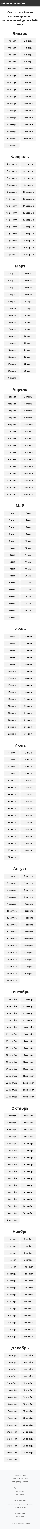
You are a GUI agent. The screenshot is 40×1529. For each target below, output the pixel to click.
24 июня (28, 713)
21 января (11, 110)
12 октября (28, 1150)
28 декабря (28, 1445)
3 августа (11, 883)
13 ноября (12, 1280)
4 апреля (28, 403)
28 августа (28, 966)
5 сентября (12, 1013)
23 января (11, 117)
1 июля (11, 752)
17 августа (12, 931)
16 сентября (28, 1048)
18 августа (28, 931)
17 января (11, 96)
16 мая (28, 562)
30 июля (28, 850)
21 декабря (12, 1425)
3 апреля (12, 403)
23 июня (12, 713)
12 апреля (28, 431)
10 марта (28, 301)
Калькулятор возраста (20, 1482)
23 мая (12, 589)
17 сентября (11, 1055)
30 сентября (28, 1096)
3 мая (11, 520)
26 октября (28, 1199)
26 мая (28, 596)
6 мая (28, 527)
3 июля (11, 759)
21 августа (12, 945)
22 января (28, 110)
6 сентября (28, 1013)
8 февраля (28, 185)
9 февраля (12, 192)
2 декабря (28, 1355)
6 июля (28, 766)
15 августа (12, 924)
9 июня (11, 664)
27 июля (12, 843)
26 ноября (28, 1322)
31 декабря (12, 1459)
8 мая (28, 534)
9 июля (11, 780)
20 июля (28, 815)
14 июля (28, 794)
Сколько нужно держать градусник (20, 1504)
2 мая (28, 513)
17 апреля (11, 452)
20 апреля (28, 459)
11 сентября (11, 1034)
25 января (11, 124)
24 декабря (28, 1432)
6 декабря (28, 1369)
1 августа (11, 876)
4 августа (28, 883)
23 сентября (11, 1076)
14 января (28, 82)
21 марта (12, 343)
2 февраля (28, 164)
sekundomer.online (13, 3)
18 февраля (28, 219)
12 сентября (28, 1034)
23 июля (12, 829)
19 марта (12, 336)
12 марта (28, 308)
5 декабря (11, 1369)
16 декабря (28, 1404)
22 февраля (28, 233)
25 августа (12, 959)
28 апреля (28, 487)
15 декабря (12, 1404)
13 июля (12, 794)
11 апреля (11, 431)
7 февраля (12, 185)
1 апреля (12, 396)
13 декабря (12, 1397)
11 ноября (12, 1273)
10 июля (28, 780)
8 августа (28, 897)
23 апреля (11, 473)
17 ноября (12, 1294)
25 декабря (12, 1438)
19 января (11, 103)
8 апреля (28, 417)
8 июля (28, 773)
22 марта (28, 343)
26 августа (28, 959)
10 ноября (28, 1267)
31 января (11, 145)
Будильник (20, 1494)
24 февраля (28, 240)
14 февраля (28, 206)
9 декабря (11, 1383)
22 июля (28, 822)
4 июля (28, 759)
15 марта (12, 322)
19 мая (12, 575)
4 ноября (28, 1246)
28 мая (28, 603)
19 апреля (11, 459)
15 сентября (11, 1048)
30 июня (28, 734)
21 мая (12, 582)
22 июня (28, 706)
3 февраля (12, 171)
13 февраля (11, 206)
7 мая (11, 534)
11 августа (12, 911)
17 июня (12, 692)
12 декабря (28, 1390)
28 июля (28, 843)
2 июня (28, 636)
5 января (12, 54)
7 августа (11, 897)
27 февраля (11, 254)
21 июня (12, 706)
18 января (28, 96)
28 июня (28, 727)
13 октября (12, 1157)
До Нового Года (20, 1507)
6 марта (28, 287)
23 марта (12, 350)
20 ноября (28, 1301)
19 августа (12, 938)
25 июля (12, 836)
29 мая (12, 610)
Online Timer (20, 1517)
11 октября (12, 1150)
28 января (28, 131)
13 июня (12, 678)
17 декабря (12, 1411)
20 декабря (28, 1418)
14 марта (28, 315)
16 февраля (28, 213)
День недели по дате (20, 1478)
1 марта (11, 273)
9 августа (11, 904)
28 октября (28, 1206)
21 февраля (11, 233)
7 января (12, 61)
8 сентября (28, 1020)
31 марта (12, 378)
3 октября (11, 1122)
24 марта (28, 350)
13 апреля (11, 438)
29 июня (12, 734)
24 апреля (28, 473)
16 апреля (28, 445)
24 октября (28, 1192)
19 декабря (12, 1418)
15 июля (12, 801)
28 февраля (28, 254)
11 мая (12, 548)
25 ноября (12, 1322)
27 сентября (11, 1089)
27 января (11, 131)
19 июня (12, 699)
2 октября (28, 1115)
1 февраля (12, 164)
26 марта (28, 357)
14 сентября (28, 1041)
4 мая (28, 520)
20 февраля (28, 226)
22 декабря (28, 1425)
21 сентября (11, 1069)
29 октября (12, 1213)
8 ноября (28, 1260)
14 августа (28, 917)
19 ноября (12, 1301)
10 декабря (28, 1383)
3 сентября (12, 1006)
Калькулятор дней (20, 1501)
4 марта (28, 280)
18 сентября (28, 1055)
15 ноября (12, 1287)
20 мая (28, 575)
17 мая (12, 568)
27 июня (12, 727)
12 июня (28, 671)
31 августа (12, 980)
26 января (28, 124)
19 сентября (11, 1062)
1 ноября (11, 1239)
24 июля (28, 829)
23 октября (12, 1192)
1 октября (11, 1115)
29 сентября (11, 1096)
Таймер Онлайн (20, 1475)
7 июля (11, 773)
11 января (11, 75)
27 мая (12, 603)
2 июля (28, 752)
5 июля (11, 766)
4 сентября (28, 1006)
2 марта (28, 273)
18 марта (28, 329)
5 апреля (12, 410)
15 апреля (11, 445)
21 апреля (11, 466)
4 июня (28, 643)
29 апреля (11, 494)
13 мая (12, 555)
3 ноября (11, 1246)
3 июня (11, 643)
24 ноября (28, 1315)
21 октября (12, 1185)
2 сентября (28, 999)
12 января (28, 75)
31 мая (12, 617)
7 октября (11, 1136)
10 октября (28, 1143)
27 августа (12, 966)
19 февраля (11, 226)
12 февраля (28, 199)
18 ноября (28, 1294)
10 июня (28, 664)
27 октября (12, 1206)
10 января (28, 68)
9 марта (11, 301)
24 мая (28, 589)
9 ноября (11, 1267)
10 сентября (28, 1027)
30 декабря (28, 1452)
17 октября (12, 1171)
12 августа (28, 911)
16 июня (28, 685)
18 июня (28, 692)
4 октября (28, 1122)
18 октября (28, 1171)
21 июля (12, 822)
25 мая (12, 596)
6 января (28, 54)
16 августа (28, 924)
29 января (11, 138)
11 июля (12, 787)
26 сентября (28, 1083)
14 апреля (28, 438)
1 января (12, 41)
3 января (12, 47)
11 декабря (12, 1390)
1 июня (11, 636)
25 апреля (11, 480)
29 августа (12, 973)
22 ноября (28, 1308)
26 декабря (28, 1438)
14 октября (28, 1157)
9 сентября (12, 1027)
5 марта (11, 287)
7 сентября (12, 1020)
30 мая (28, 610)
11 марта (12, 308)
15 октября (12, 1164)
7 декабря (11, 1376)
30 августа (28, 973)
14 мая (28, 555)
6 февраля (28, 178)
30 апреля (28, 494)
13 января (11, 82)
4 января (28, 47)
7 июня (11, 657)
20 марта (28, 336)
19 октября (12, 1178)
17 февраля (11, 219)
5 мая (11, 527)
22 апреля (28, 466)
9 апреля (12, 424)
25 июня (12, 720)
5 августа (11, 890)
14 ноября (28, 1280)
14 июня (28, 678)
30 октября (28, 1213)
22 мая (28, 582)
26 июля (28, 836)
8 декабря (28, 1376)
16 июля (28, 801)
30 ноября (28, 1336)
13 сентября (11, 1041)
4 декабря (28, 1362)
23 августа (12, 952)
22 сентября (28, 1069)
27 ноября (12, 1329)
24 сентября (28, 1076)
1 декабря (11, 1355)
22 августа (28, 945)
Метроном (20, 1491)
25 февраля (11, 247)
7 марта (11, 294)
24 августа (28, 952)
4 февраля (28, 171)
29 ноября (12, 1336)
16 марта (28, 322)
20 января (28, 103)
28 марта (28, 364)
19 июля (12, 815)
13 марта (12, 315)
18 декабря (28, 1411)
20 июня (28, 699)
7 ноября (11, 1260)
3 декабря (11, 1362)
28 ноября (28, 1329)
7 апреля (12, 417)
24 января (28, 117)
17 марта (12, 329)
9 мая (11, 541)
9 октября (11, 1143)
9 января (12, 68)
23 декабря (12, 1432)
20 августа (28, 938)
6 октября (28, 1129)
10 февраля (28, 192)
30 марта (28, 371)
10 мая (28, 541)
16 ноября (28, 1287)
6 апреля (28, 410)
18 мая (28, 568)
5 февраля (12, 178)
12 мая (28, 548)
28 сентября (28, 1089)
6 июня (28, 650)
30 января (28, 138)
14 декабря (28, 1397)
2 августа (28, 876)
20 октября (28, 1178)
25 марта (12, 357)
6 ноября (28, 1253)
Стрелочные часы (20, 1488)
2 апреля (28, 396)
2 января (28, 41)
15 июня (12, 685)
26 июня (28, 720)
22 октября (28, 1185)
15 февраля (11, 213)
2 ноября (28, 1239)
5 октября (11, 1129)
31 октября (12, 1220)
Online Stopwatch (20, 1513)
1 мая (11, 513)
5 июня (11, 650)
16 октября (28, 1164)
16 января (28, 89)
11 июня (12, 671)
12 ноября (28, 1273)
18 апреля (28, 452)
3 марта (11, 280)
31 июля (12, 857)
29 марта (12, 371)
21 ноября (12, 1308)
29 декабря (12, 1452)
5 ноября (11, 1253)
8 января (28, 61)
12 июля (28, 787)
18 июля (28, 808)
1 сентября (12, 999)
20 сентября (28, 1062)
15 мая (12, 562)
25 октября (12, 1199)
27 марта (12, 364)
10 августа (28, 904)
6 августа (28, 890)
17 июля (12, 808)
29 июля (12, 850)
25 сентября (11, 1083)
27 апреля (11, 487)
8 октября (28, 1136)
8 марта (28, 294)
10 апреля (28, 424)
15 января (11, 89)
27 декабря (12, 1445)
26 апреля (28, 480)
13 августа (12, 917)
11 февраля (11, 199)
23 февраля (11, 240)
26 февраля (28, 247)
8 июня (28, 657)
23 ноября (12, 1315)
